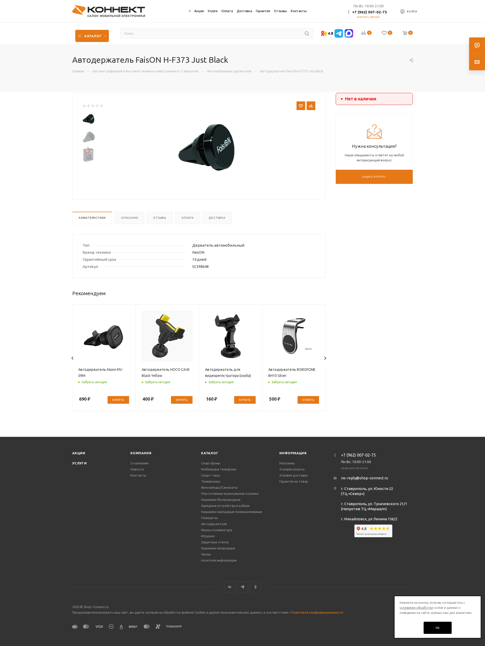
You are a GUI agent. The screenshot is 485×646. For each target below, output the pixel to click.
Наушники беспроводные (220, 499)
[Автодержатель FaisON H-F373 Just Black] (207, 148)
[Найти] (307, 33)
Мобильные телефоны (218, 469)
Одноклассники (255, 587)
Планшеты (209, 518)
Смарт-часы (210, 475)
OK (437, 627)
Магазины (287, 463)
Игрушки (207, 536)
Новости (137, 469)
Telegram (242, 587)
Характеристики (92, 217)
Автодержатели (214, 524)
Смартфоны (210, 463)
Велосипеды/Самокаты (219, 487)
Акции (78, 453)
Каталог (210, 453)
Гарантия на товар (293, 481)
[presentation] (72, 358)
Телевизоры (210, 481)
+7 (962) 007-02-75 (369, 12)
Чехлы (206, 554)
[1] (84, 106)
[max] (349, 33)
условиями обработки (416, 607)
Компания (140, 453)
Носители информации (219, 560)
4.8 (330, 33)
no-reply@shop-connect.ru (364, 478)
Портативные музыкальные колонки (229, 493)
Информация (293, 453)
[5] (101, 106)
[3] (92, 106)
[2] (88, 106)
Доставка (217, 217)
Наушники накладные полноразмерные (231, 511)
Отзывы (159, 217)
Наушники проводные (218, 548)
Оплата (187, 217)
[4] (97, 106)
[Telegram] (338, 33)
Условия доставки (293, 475)
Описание (129, 217)
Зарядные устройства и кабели (225, 505)
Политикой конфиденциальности (317, 612)
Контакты (138, 475)
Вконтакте (229, 587)
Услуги (79, 463)
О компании (139, 463)
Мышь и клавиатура (216, 530)
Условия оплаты (292, 469)
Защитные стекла (215, 542)
